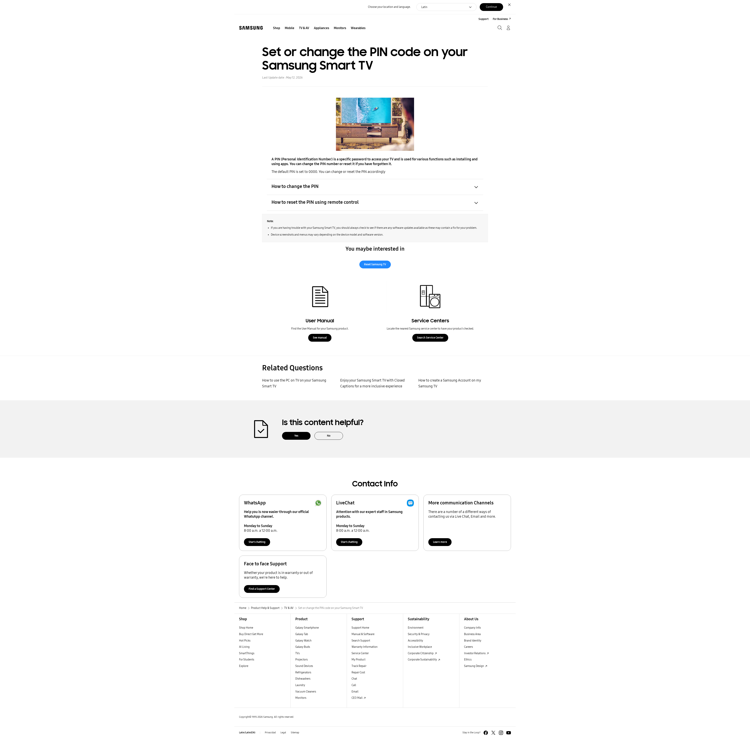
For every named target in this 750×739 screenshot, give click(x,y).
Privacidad (270, 732)
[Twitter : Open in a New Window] (493, 732)
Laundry (300, 685)
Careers (468, 647)
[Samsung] (251, 28)
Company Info (472, 627)
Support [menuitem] (483, 19)
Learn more (440, 542)
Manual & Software (363, 634)
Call (354, 685)
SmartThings (246, 653)
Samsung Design (474, 666)
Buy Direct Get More (251, 634)
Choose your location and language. (389, 7)
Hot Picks (244, 640)
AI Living (244, 647)
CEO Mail (357, 698)
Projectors (301, 659)
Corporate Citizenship (421, 653)
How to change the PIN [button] (295, 186)
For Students (246, 659)
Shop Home (246, 627)
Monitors (300, 698)
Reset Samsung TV (375, 264)
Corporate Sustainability (423, 659)
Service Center (360, 653)
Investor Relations (475, 653)
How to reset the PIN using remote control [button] (315, 202)
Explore (243, 666)
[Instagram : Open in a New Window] (501, 732)
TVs (297, 653)
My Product (358, 659)
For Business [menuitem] (500, 19)
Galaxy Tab (301, 634)
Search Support (361, 640)
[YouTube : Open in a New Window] (508, 732)
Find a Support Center (262, 589)
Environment (415, 627)
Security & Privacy (418, 634)
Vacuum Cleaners (305, 691)
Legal (283, 732)
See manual (320, 337)
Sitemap (295, 732)
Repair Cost (358, 672)
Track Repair (359, 666)
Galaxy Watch (303, 640)
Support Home (360, 627)
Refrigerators (303, 672)
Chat (354, 678)
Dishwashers (302, 678)
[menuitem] (276, 28)
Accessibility (415, 640)
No (328, 435)
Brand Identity (472, 640)
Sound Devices (304, 666)
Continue (491, 7)
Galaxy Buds (302, 647)
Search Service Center (430, 337)
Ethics (467, 659)
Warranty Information (365, 647)
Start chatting (257, 542)
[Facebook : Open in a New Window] (485, 732)
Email (355, 691)
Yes (296, 435)
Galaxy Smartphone (307, 627)
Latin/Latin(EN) (247, 732)
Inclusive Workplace (420, 647)
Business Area (472, 634)
